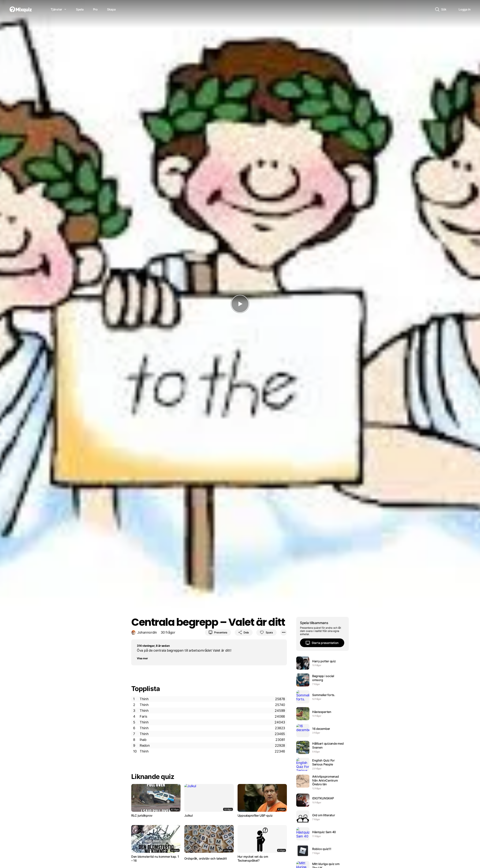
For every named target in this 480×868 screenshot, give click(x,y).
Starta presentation (325, 643)
